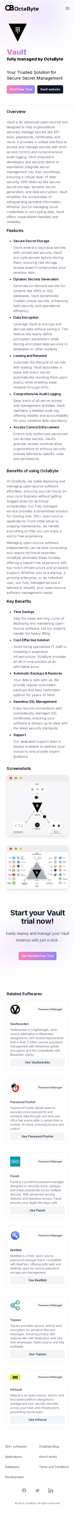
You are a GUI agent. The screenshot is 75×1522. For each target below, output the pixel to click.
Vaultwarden (19, 1024)
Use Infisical (38, 1419)
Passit (14, 1176)
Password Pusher (23, 1102)
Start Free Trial (21, 89)
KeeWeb (16, 1250)
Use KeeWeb (38, 1280)
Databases (12, 1467)
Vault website (50, 89)
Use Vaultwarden (37, 1062)
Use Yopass (37, 1354)
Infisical (16, 1389)
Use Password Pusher (38, 1136)
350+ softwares (15, 1446)
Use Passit (37, 1210)
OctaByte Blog (49, 1446)
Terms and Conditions (54, 1467)
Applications (13, 1456)
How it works (48, 1456)
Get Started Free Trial (37, 956)
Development (14, 1477)
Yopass (15, 1320)
